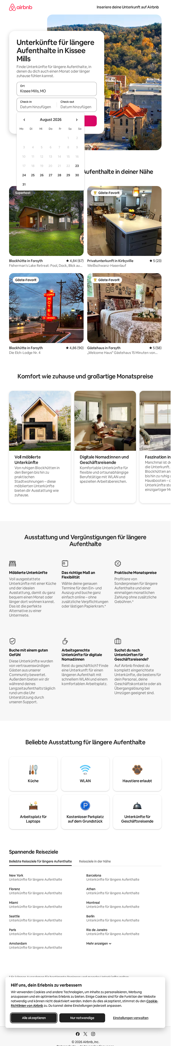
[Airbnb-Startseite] (20, 7)
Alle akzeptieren (34, 1018)
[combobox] (56, 91)
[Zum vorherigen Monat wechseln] (24, 119)
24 (24, 175)
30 (77, 175)
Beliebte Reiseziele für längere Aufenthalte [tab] (40, 861)
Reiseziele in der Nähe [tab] (95, 861)
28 (59, 175)
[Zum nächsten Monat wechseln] (76, 119)
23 (77, 166)
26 (42, 175)
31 (24, 184)
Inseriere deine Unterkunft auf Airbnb (128, 7)
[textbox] (36, 107)
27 (50, 175)
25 (33, 175)
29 (68, 175)
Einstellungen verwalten (130, 1018)
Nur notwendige (82, 1018)
